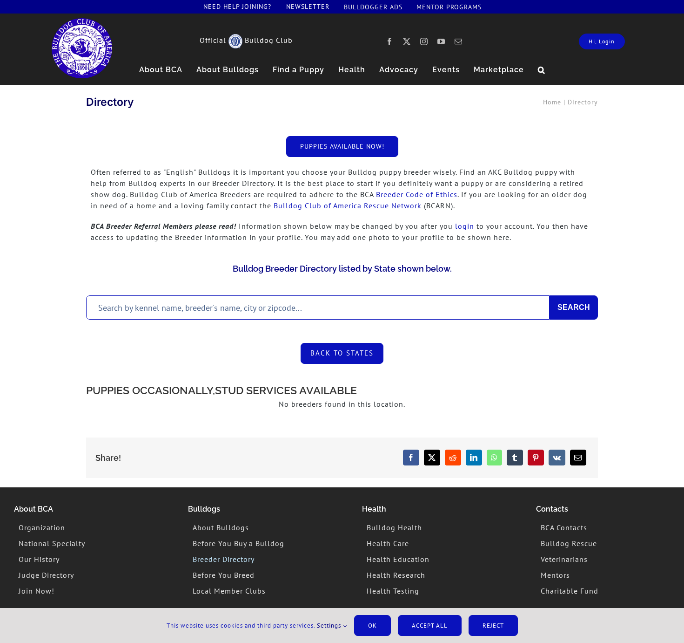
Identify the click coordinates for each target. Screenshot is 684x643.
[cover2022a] (82, 22)
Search (573, 307)
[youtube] (441, 41)
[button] (541, 70)
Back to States (342, 353)
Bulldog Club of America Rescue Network (348, 205)
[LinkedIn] (473, 457)
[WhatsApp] (494, 457)
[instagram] (424, 41)
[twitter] (407, 41)
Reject (493, 625)
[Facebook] (411, 457)
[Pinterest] (535, 457)
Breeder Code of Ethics (416, 194)
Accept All (430, 625)
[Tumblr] (514, 457)
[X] (432, 457)
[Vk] (557, 457)
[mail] (459, 41)
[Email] (578, 457)
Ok (372, 625)
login (464, 226)
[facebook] (390, 41)
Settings (330, 625)
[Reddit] (453, 457)
